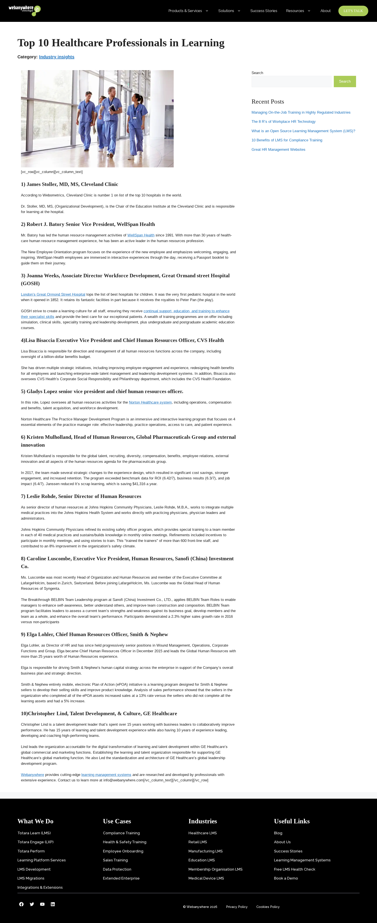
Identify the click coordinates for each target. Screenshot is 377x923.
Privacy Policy (237, 907)
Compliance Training (121, 833)
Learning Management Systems (302, 860)
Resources (295, 11)
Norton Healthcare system (150, 402)
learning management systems (106, 775)
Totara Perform (31, 851)
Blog (278, 833)
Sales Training (115, 860)
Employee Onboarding (123, 851)
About (325, 11)
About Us (282, 842)
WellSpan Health (140, 235)
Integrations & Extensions (40, 887)
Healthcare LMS (202, 833)
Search (257, 73)
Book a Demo (286, 878)
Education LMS (201, 860)
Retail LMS (197, 842)
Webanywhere (32, 775)
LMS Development (34, 869)
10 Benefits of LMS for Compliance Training (287, 140)
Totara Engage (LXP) (35, 842)
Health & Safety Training (124, 842)
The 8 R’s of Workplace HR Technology (284, 122)
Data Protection (117, 869)
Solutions (226, 11)
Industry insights (56, 56)
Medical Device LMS (206, 878)
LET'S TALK (353, 11)
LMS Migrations (30, 878)
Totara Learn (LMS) (34, 833)
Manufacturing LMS (205, 851)
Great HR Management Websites (278, 149)
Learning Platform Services (41, 860)
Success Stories (263, 11)
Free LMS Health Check (294, 869)
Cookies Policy (268, 907)
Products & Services (185, 11)
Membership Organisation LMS (215, 869)
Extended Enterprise (121, 878)
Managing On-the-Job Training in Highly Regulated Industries (301, 112)
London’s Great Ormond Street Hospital (53, 294)
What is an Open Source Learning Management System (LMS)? (303, 131)
